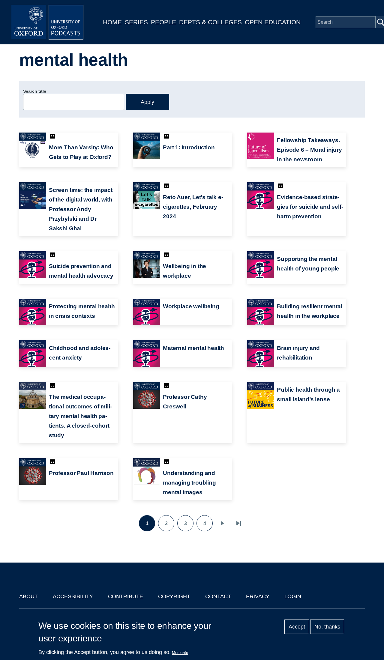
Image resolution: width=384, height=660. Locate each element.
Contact (218, 596)
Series (136, 22)
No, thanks (327, 627)
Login (292, 596)
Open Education (273, 22)
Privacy (257, 596)
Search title (34, 91)
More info (180, 652)
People (163, 22)
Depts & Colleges (210, 22)
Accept (297, 627)
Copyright (174, 596)
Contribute (125, 596)
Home (112, 22)
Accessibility (73, 596)
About (28, 596)
